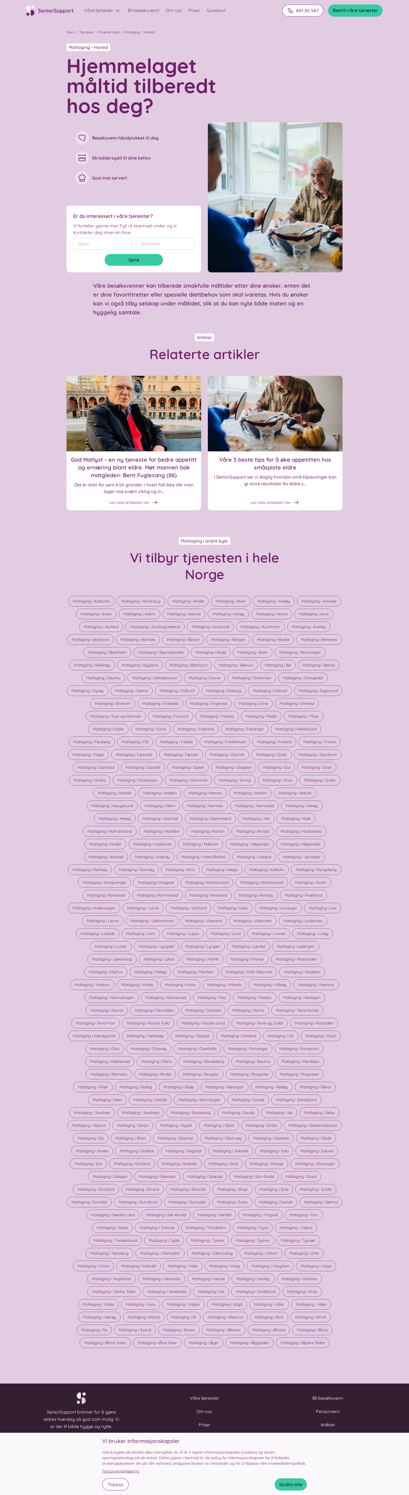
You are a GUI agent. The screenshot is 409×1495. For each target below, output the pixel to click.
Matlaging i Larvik (143, 908)
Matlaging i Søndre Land (113, 1214)
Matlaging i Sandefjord (296, 1099)
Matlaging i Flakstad (196, 729)
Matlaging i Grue (277, 780)
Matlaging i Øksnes (223, 1329)
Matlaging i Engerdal (208, 703)
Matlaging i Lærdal (248, 946)
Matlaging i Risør (93, 1086)
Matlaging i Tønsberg (109, 1253)
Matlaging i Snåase (137, 1150)
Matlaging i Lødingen (295, 946)
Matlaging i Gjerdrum (318, 754)
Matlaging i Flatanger (244, 729)
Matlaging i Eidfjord (177, 690)
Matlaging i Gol (276, 767)
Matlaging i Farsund (170, 716)
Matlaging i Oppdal (192, 1035)
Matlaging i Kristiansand (206, 882)
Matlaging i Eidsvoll (270, 690)
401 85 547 (307, 10)
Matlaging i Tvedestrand (115, 1240)
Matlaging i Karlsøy (90, 869)
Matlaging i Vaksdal (138, 1265)
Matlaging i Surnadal (187, 1202)
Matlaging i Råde (179, 1086)
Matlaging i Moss (180, 984)
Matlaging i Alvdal (188, 601)
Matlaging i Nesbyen (301, 997)
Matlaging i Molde (137, 984)
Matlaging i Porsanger (248, 1048)
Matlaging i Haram (250, 792)
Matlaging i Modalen (302, 971)
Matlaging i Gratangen (137, 780)
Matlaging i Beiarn (183, 639)
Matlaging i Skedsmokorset (313, 1125)
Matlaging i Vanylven (270, 1265)
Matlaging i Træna (296, 1227)
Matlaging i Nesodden (154, 1010)
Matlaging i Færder (181, 754)
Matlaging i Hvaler (105, 844)
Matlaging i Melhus (106, 971)
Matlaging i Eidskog (223, 690)
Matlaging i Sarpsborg (190, 1112)
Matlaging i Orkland (238, 1035)
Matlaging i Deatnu (103, 677)
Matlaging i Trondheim (206, 1227)
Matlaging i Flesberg (91, 741)
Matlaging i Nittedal (203, 1010)
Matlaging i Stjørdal (205, 1176)
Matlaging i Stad (223, 1163)
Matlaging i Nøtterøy (145, 1035)
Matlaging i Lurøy (312, 933)
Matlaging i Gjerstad (96, 767)
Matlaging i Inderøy (152, 856)
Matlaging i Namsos (316, 984)
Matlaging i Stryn (232, 1189)
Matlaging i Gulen (320, 780)
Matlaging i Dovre (204, 677)
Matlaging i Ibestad (106, 856)
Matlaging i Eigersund (318, 690)
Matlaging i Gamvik (227, 754)
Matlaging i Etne (253, 703)
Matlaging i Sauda (238, 1112)
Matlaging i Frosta (319, 741)
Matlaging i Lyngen (203, 946)
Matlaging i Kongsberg (316, 869)
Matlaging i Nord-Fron (95, 1023)
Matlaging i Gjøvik (188, 767)
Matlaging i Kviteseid (208, 895)
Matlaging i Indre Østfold (203, 856)
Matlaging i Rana (156, 1061)
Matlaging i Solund (316, 1150)
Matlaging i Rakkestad (110, 1061)
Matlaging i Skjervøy (223, 1138)
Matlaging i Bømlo (318, 665)
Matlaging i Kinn (180, 869)
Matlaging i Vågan (183, 1304)
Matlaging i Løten (159, 959)
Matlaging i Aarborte (91, 601)
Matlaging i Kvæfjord (303, 895)
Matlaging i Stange (267, 1163)
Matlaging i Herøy (302, 805)
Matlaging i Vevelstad (166, 1291)
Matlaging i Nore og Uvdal (259, 1023)
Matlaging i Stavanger (315, 1163)
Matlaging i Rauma (253, 1061)
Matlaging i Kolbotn (266, 869)
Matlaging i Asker (96, 613)
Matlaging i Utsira (93, 1265)
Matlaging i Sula (274, 1189)
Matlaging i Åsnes (179, 1329)
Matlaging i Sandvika (140, 1112)
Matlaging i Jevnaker (301, 856)
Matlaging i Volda (98, 1304)
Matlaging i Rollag (136, 1086)
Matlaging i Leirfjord (188, 908)
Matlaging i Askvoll (184, 613)
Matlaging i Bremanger (300, 652)
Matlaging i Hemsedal (254, 805)
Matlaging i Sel (279, 1112)
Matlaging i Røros (315, 1086)
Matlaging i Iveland (254, 856)
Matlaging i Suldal (316, 1189)
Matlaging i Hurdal (252, 831)
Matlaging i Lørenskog (112, 959)
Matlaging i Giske (271, 754)
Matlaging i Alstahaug (141, 601)
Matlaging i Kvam (310, 882)
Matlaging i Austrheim (260, 626)
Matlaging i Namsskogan (111, 997)
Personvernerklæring (120, 1471)
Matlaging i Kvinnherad (157, 895)
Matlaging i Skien (130, 1138)
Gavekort (216, 10)
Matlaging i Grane (90, 780)
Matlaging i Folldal (176, 741)
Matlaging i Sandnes (92, 1112)
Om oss (174, 10)
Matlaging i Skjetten (271, 1138)
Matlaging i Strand (142, 1189)
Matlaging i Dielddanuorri (154, 677)
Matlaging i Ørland (268, 1329)
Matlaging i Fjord (150, 729)
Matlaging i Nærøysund (94, 1035)
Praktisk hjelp (109, 32)
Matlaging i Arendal (319, 601)
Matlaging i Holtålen (161, 831)
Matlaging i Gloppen (234, 767)
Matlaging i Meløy (150, 971)
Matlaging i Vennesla (161, 1278)
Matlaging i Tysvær (298, 1240)
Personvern (327, 1411)
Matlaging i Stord (301, 1176)
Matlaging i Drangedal (303, 677)
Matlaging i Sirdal (261, 1125)
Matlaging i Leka (233, 908)
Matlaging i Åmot (310, 1317)
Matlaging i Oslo (104, 1048)
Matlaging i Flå (135, 741)
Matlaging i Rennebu (108, 1074)
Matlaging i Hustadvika (301, 831)
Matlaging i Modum (92, 984)
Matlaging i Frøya (88, 754)
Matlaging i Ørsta (312, 1329)
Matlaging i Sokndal (230, 1150)
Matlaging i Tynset (207, 1240)
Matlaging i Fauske (217, 716)
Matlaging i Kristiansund (261, 882)
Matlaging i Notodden (314, 1023)
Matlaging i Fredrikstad (224, 741)
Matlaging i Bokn (253, 652)
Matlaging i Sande (248, 1099)
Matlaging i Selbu (319, 1112)
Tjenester (87, 32)
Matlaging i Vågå (227, 1304)
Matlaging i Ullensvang (212, 1253)
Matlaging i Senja (132, 1125)
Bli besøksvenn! (143, 10)
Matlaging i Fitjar (304, 716)
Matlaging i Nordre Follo (148, 1023)
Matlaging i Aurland (101, 626)
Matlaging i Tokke (112, 1227)
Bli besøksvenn (327, 1398)
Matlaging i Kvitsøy (256, 895)
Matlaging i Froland (274, 741)
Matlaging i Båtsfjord (188, 665)
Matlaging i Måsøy (270, 984)
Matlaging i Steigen (110, 1176)
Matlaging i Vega (316, 1265)
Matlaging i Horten (208, 831)
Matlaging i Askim (140, 613)
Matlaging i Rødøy (271, 1086)
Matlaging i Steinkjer (157, 1176)
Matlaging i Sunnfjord (138, 1202)
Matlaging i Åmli (269, 1317)
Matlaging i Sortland (132, 1163)
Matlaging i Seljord (88, 1125)
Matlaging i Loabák (98, 933)
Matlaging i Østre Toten (105, 1342)
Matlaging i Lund (225, 933)
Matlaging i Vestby (253, 1278)
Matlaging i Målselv (224, 984)
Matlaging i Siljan (219, 1125)
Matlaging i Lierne (103, 920)
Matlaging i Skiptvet (175, 1138)
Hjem (70, 32)
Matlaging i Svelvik (275, 1202)
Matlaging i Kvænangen (94, 908)
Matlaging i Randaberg (203, 1061)
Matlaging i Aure (314, 613)
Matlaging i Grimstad (188, 780)
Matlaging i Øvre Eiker (157, 1342)
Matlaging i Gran (317, 767)
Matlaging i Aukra (271, 613)
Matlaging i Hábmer (200, 844)
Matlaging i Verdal (208, 1278)
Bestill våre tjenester (355, 10)
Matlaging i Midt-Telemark (249, 971)
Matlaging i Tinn (303, 1214)
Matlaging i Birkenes (319, 639)
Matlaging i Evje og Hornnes (115, 716)
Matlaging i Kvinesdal (106, 895)
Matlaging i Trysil (253, 1227)
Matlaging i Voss (141, 1304)
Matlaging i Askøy (228, 613)
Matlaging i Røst (107, 1099)
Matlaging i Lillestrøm (252, 920)
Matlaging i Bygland (140, 665)
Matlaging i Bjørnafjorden (161, 652)
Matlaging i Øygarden (249, 1342)
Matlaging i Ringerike (249, 1074)
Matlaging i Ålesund (225, 1317)
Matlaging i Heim (160, 805)
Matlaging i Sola (274, 1150)
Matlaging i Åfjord (144, 1317)
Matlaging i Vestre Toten (114, 1291)
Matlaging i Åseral (135, 1329)
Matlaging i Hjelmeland (210, 818)
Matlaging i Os (281, 1035)
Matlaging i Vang (224, 1265)
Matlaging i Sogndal (183, 1150)
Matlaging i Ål (183, 1317)
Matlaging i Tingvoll (260, 1214)
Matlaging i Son (88, 1163)
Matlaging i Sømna (321, 1202)
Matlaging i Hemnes (205, 805)
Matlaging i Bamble (137, 639)
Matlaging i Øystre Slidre (303, 1342)
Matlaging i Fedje (261, 716)
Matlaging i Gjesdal (143, 767)
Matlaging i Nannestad (166, 997)
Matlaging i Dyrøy (88, 690)
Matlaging (132, 32)
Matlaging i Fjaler (108, 729)
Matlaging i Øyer (203, 1342)
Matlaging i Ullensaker (160, 1253)
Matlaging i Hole (296, 818)
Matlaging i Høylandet (300, 844)
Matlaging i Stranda (188, 1189)
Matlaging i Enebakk (160, 703)
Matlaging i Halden (160, 792)
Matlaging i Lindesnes (303, 920)
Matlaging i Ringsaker (299, 1074)
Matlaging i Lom (140, 933)
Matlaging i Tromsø (157, 1227)
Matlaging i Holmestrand (110, 831)
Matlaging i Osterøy (149, 1048)
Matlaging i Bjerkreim (107, 652)
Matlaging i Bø (278, 665)
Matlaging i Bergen (228, 639)
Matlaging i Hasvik (295, 792)
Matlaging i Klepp (222, 869)
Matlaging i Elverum (112, 703)
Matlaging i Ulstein (261, 1253)
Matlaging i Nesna (106, 1010)
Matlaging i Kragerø (156, 882)
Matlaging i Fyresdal (134, 754)
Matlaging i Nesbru (255, 997)
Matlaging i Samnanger (199, 1099)
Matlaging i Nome (248, 1010)
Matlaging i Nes (212, 997)
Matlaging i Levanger (278, 908)
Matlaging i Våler (269, 1304)
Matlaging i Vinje (302, 1291)
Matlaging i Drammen (251, 677)
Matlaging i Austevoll (210, 626)
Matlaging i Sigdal (176, 1125)
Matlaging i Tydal (164, 1240)
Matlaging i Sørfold (214, 1214)
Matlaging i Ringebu (201, 1074)
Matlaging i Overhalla (197, 1048)
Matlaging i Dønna (131, 690)
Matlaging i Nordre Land (203, 1023)
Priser (194, 10)
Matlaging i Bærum (236, 665)
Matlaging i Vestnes (299, 1278)
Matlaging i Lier (322, 908)
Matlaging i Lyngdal (156, 946)
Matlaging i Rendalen (300, 1061)
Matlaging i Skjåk (316, 1138)
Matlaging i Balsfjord (90, 639)
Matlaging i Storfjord (96, 1189)
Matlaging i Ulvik (304, 1253)
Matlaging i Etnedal (297, 703)
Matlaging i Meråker (196, 971)
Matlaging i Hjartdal (160, 818)
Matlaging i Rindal (155, 1074)
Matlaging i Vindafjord (255, 1291)
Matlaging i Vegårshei (111, 1278)
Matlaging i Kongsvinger (104, 882)
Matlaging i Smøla (92, 1150)
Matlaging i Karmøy (136, 869)
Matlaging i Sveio (232, 1202)
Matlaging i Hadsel (114, 792)
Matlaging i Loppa (183, 933)
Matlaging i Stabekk (179, 1163)
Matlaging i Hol (256, 818)
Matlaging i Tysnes (253, 1240)
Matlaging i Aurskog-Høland (155, 626)
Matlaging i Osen (320, 1035)
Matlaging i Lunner (268, 933)
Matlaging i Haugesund (112, 805)
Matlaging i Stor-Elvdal (254, 1176)
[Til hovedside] (53, 11)
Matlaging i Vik (211, 1291)
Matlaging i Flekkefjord (295, 729)
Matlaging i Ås (94, 1329)
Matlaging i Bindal (273, 639)
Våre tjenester (99, 10)
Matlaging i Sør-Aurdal (166, 1214)
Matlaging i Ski (91, 1138)
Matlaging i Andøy (273, 601)
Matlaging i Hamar (205, 792)
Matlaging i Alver (231, 601)
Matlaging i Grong (235, 780)
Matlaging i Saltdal (150, 1099)
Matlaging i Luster (111, 946)
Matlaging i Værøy (99, 1317)
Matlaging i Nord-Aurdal (297, 1010)
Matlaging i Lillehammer (152, 920)
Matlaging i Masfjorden (296, 959)
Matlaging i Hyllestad (152, 844)
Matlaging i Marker (247, 959)
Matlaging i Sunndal (89, 1202)
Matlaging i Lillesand (203, 920)
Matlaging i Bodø (211, 652)
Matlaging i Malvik (202, 959)
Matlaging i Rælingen (225, 1086)
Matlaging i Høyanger (249, 844)
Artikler (328, 1424)
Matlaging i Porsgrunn (299, 1048)
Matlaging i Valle (183, 1265)
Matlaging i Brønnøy (92, 665)
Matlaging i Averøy (309, 626)
